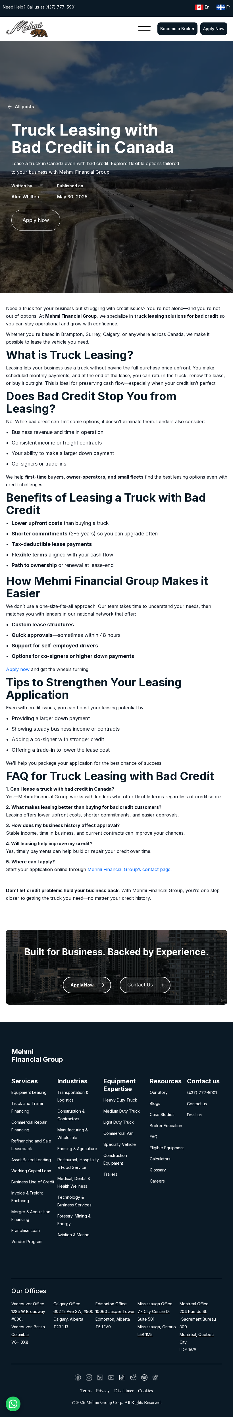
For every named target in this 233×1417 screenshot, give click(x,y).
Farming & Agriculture (77, 1148)
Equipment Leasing (29, 1092)
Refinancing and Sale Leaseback (31, 1144)
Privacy (103, 1390)
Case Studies (162, 1114)
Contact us (197, 1103)
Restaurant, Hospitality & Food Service (78, 1163)
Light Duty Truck (118, 1122)
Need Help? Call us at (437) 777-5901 (39, 7)
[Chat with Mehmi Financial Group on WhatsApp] (13, 1404)
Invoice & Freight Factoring (27, 1196)
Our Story (159, 1092)
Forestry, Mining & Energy (74, 1220)
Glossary (158, 1169)
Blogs (155, 1103)
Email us (194, 1114)
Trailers (110, 1174)
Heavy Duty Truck (120, 1100)
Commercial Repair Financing (29, 1126)
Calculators (160, 1158)
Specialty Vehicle (119, 1144)
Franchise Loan (25, 1230)
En (207, 7)
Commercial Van (118, 1133)
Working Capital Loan (31, 1170)
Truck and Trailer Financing (27, 1107)
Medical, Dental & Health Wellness (73, 1182)
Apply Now (213, 28)
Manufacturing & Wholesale (72, 1133)
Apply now (18, 669)
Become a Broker (177, 28)
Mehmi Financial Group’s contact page (129, 869)
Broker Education (166, 1125)
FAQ (153, 1136)
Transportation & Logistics (72, 1096)
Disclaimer (124, 1390)
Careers (157, 1181)
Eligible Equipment (167, 1147)
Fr (228, 7)
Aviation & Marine (73, 1234)
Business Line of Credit (32, 1181)
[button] (144, 29)
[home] (27, 29)
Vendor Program (26, 1241)
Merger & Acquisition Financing (30, 1215)
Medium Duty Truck (121, 1111)
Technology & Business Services (74, 1201)
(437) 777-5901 (202, 1092)
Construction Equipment (115, 1159)
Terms (85, 1390)
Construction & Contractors (71, 1115)
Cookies (145, 1390)
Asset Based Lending (31, 1159)
